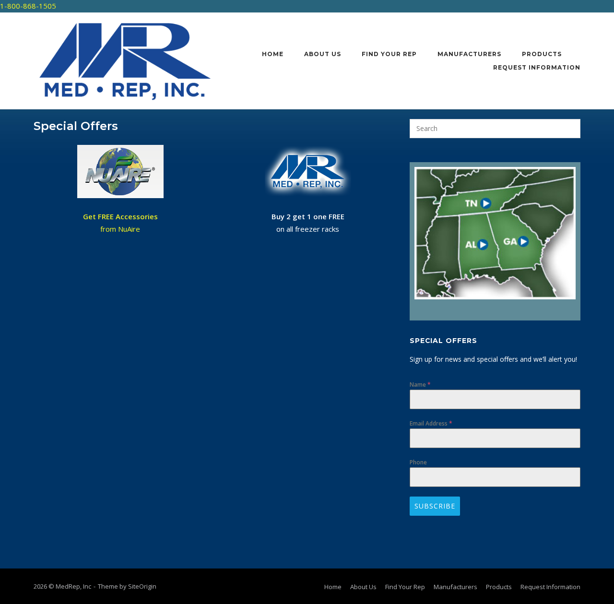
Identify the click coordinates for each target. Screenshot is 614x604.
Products (542, 54)
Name (420, 384)
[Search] (567, 128)
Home (272, 54)
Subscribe (434, 505)
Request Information (536, 67)
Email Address (431, 423)
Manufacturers (469, 54)
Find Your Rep (389, 54)
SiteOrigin (142, 586)
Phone (418, 462)
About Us (322, 54)
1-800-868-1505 (28, 6)
